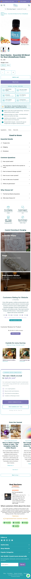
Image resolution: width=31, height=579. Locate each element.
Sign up (22, 564)
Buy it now (15, 82)
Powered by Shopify (15, 576)
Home (2, 12)
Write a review (15, 333)
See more (15, 469)
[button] (3, 49)
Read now (10, 465)
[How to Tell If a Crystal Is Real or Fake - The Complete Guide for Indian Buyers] (11, 432)
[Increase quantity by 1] (13, 72)
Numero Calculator (18, 573)
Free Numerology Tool (15, 407)
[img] (15, 486)
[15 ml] (8, 67)
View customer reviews (15, 320)
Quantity (3, 69)
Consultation (10, 573)
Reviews (25, 573)
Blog (5, 573)
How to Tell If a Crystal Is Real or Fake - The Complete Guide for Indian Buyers (11, 445)
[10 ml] (3, 67)
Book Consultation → (15, 402)
